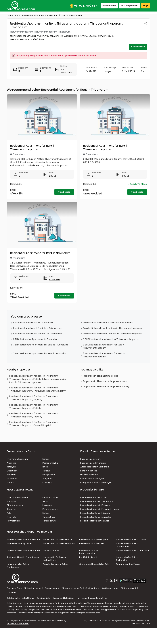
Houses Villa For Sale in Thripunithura (127, 545)
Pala (9, 513)
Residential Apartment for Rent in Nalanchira (40, 253)
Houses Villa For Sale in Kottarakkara (54, 559)
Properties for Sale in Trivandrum (96, 501)
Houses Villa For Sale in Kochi (57, 539)
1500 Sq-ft (127, 175)
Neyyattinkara (14, 520)
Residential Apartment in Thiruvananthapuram (108, 322)
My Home (83, 598)
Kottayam (11, 466)
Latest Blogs (28, 598)
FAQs (148, 623)
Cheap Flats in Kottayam (92, 478)
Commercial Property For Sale (94, 564)
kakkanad (47, 505)
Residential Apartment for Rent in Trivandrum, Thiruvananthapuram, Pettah (33, 406)
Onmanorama (51, 588)
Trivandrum (52, 15)
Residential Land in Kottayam (93, 539)
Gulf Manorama (110, 588)
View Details (64, 191)
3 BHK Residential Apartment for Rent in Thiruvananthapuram (104, 355)
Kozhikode (12, 478)
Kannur (10, 482)
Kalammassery (50, 509)
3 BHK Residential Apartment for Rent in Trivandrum (40, 353)
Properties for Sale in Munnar (94, 520)
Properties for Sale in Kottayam (95, 505)
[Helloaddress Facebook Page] (106, 581)
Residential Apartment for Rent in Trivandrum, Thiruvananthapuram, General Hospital (33, 424)
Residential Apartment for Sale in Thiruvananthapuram (112, 328)
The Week (12, 592)
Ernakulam (12, 470)
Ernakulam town (50, 497)
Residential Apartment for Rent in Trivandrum (37, 333)
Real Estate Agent (88, 557)
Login (145, 5)
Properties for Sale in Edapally (95, 513)
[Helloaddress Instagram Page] (116, 581)
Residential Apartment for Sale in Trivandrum (37, 328)
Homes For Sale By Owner (19, 543)
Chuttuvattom (92, 588)
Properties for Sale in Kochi (93, 497)
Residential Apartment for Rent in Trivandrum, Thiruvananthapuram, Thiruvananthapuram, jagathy (37, 389)
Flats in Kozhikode (89, 474)
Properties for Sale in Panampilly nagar (99, 509)
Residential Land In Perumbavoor (23, 557)
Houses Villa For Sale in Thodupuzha (18, 566)
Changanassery (15, 505)
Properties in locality (106, 386)
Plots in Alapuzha (88, 470)
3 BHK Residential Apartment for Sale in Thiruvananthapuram (103, 346)
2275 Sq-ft (54, 279)
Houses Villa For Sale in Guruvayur (132, 550)
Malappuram (49, 474)
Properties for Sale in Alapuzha (95, 517)
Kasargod (47, 482)
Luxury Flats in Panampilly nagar (95, 482)
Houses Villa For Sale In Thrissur (131, 539)
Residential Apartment (33, 15)
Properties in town (105, 381)
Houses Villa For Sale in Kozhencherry (127, 559)
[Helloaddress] (21, 5)
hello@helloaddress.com (88, 612)
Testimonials (43, 598)
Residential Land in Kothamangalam (88, 552)
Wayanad (47, 478)
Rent (17, 15)
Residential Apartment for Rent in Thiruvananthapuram (32, 147)
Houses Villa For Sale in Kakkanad (59, 543)
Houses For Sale (51, 550)
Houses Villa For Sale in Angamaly (23, 550)
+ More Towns (49, 520)
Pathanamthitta (50, 462)
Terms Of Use (138, 623)
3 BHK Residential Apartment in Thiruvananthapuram (111, 339)
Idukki (45, 466)
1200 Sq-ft (54, 175)
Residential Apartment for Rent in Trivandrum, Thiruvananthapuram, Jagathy (33, 398)
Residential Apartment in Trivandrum (33, 322)
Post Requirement (129, 5)
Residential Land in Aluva (91, 543)
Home (10, 15)
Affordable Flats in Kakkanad (94, 466)
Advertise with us (98, 598)
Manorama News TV (72, 588)
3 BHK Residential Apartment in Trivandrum (36, 339)
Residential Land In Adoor (55, 564)
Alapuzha (11, 462)
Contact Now (138, 46)
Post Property (109, 5)
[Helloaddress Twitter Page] (111, 581)
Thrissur (46, 470)
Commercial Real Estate (128, 564)
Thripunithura (49, 517)
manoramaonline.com (18, 623)
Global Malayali (129, 588)
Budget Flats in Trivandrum (93, 462)
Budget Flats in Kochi (90, 458)
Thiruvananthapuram (17, 458)
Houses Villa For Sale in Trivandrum (24, 539)
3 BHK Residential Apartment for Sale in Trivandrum (40, 344)
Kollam (45, 458)
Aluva (45, 501)
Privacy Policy (143, 620)
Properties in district (100, 375)
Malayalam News (33, 588)
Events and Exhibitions (64, 598)
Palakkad (11, 474)
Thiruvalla (11, 517)
